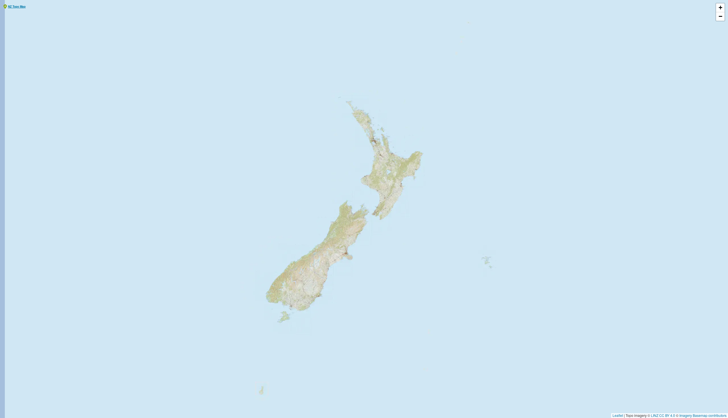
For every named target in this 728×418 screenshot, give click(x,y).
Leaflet (618, 415)
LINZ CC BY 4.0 (663, 415)
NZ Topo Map (17, 7)
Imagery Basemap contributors (703, 415)
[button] (720, 7)
